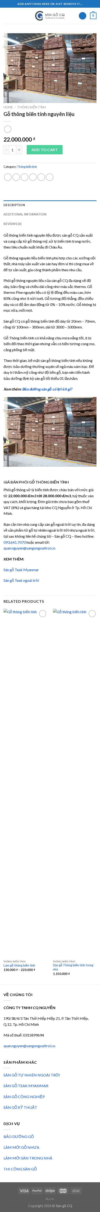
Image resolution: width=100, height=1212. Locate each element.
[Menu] (6, 15)
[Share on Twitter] (24, 177)
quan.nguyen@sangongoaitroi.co (29, 548)
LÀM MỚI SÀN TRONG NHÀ (27, 1158)
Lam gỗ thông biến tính (19, 965)
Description (14, 205)
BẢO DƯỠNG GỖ (18, 1136)
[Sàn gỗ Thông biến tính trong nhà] (75, 783)
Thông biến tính (31, 107)
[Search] (82, 16)
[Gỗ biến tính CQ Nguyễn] (50, 16)
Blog (50, 1199)
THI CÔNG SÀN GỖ (20, 1169)
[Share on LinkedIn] (49, 177)
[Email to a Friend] (33, 177)
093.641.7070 (14, 542)
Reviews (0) (12, 224)
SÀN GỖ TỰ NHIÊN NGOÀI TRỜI (31, 1075)
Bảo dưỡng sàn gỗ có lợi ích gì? (47, 389)
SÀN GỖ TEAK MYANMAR (25, 1085)
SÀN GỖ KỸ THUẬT (20, 1107)
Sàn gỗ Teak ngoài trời (21, 580)
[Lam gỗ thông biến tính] (25, 783)
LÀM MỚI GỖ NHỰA (21, 1147)
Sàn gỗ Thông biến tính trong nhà (73, 967)
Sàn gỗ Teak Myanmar (21, 569)
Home (8, 107)
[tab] (50, 205)
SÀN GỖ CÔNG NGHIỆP (24, 1096)
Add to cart (44, 149)
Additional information (25, 214)
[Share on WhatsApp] (8, 177)
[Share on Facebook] (16, 177)
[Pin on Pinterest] (41, 177)
